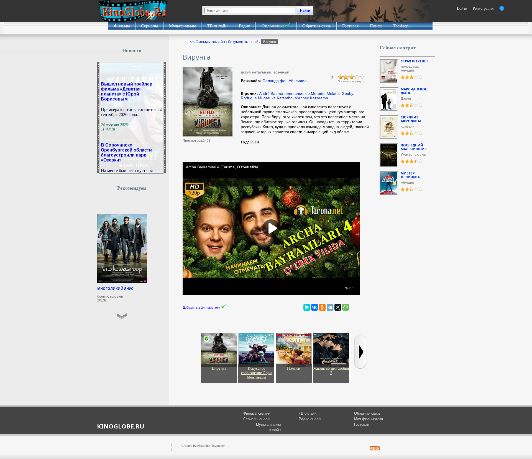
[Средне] (351, 77)
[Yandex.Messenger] (306, 307)
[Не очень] (346, 77)
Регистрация (483, 8)
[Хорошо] (357, 77)
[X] (337, 307)
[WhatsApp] (345, 307)
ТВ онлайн (217, 26)
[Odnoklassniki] (322, 307)
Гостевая (350, 26)
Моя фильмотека (368, 419)
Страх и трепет (414, 61)
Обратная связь (316, 26)
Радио (244, 26)
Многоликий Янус (115, 288)
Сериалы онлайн (257, 419)
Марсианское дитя (414, 91)
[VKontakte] (314, 307)
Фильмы (122, 26)
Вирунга (219, 368)
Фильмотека (273, 26)
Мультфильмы (182, 26)
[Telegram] (330, 307)
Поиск (376, 26)
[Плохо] (340, 77)
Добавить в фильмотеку (202, 308)
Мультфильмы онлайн (268, 427)
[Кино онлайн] (133, 11)
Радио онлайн (310, 419)
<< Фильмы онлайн (208, 41)
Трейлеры (402, 26)
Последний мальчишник (414, 147)
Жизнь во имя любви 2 (331, 370)
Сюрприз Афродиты (411, 119)
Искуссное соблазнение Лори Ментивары (256, 372)
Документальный (243, 41)
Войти (462, 8)
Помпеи (293, 368)
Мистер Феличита (410, 175)
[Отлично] (362, 77)
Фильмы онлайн (256, 413)
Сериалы (149, 26)
